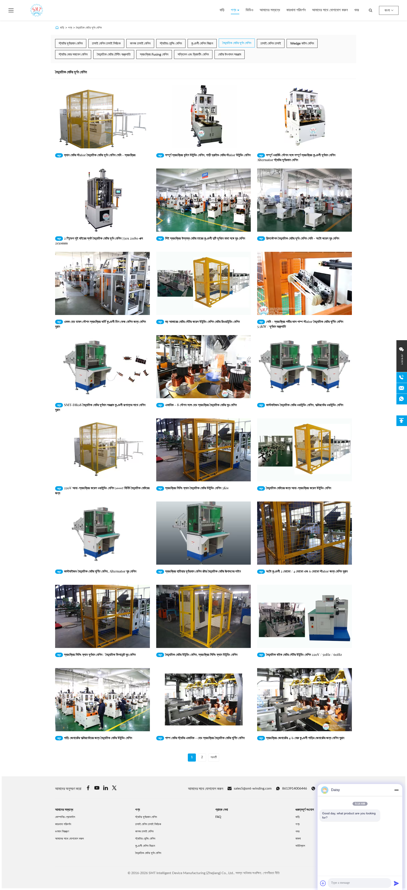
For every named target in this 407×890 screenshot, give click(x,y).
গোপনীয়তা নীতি (271, 873)
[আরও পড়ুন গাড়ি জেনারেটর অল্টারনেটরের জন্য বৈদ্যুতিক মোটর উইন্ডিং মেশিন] (102, 699)
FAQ (218, 817)
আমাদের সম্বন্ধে (270, 10)
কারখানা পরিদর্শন (296, 10)
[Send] (396, 883)
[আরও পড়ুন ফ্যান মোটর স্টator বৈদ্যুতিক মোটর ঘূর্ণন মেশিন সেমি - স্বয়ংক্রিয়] (102, 116)
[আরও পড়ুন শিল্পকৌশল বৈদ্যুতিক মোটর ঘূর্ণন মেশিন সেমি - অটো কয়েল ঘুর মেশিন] (304, 200)
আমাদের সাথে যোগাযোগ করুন (330, 10)
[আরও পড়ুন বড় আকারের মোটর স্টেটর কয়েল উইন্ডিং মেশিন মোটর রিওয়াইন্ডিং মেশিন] (203, 283)
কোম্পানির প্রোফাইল (65, 817)
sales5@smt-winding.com (253, 788)
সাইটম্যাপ (300, 845)
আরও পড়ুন (137, 145)
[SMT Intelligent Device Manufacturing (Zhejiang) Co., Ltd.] (30, 10)
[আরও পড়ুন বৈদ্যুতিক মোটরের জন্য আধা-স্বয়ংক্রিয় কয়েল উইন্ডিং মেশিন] (304, 450)
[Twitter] (114, 788)
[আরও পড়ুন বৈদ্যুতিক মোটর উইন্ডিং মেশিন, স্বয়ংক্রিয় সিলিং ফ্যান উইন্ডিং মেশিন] (203, 616)
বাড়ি (222, 10)
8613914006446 (294, 788)
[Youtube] (97, 788)
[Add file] (323, 883)
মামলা (298, 838)
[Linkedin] (105, 788)
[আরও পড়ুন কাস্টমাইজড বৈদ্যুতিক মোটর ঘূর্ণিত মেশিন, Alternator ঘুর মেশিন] (102, 533)
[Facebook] (88, 788)
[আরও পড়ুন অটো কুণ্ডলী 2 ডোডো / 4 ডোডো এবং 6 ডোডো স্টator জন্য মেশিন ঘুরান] (304, 533)
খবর (356, 10)
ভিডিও (249, 10)
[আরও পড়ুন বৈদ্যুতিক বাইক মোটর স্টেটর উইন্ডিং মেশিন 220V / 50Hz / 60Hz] (304, 616)
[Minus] (396, 790)
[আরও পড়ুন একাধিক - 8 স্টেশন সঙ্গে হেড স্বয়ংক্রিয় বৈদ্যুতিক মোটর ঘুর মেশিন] (203, 366)
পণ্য (234, 10)
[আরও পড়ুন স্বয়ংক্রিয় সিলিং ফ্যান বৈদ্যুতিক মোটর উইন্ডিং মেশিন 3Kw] (203, 450)
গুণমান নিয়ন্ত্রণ (62, 831)
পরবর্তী (213, 757)
